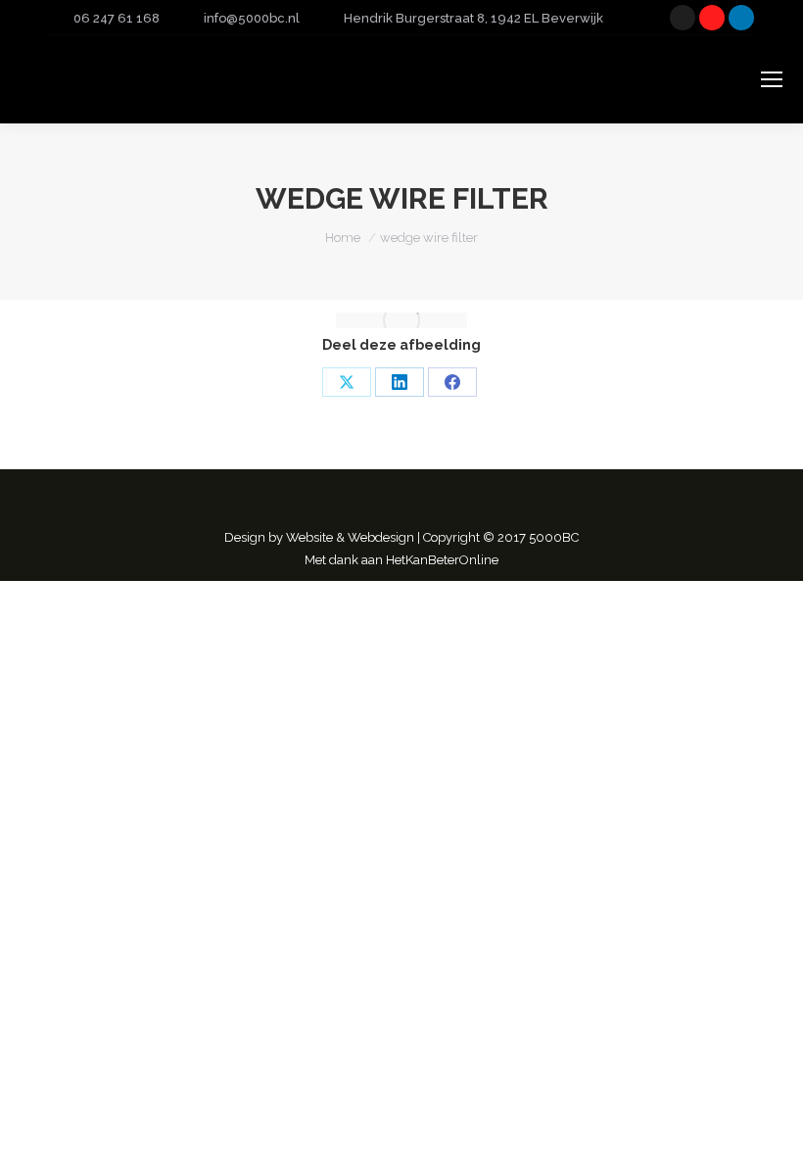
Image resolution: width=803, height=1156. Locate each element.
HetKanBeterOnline (442, 560)
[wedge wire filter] (401, 320)
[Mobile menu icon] (771, 79)
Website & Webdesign (350, 537)
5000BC (554, 537)
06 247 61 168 (116, 18)
